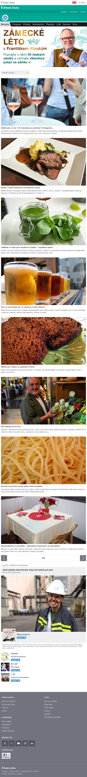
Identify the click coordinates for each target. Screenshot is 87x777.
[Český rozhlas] (8, 2)
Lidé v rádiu (48, 708)
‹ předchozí (4, 558)
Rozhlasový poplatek (52, 717)
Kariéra (47, 711)
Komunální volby (8, 704)
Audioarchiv (73, 12)
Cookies (5, 771)
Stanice (5, 708)
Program (63, 12)
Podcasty (5, 728)
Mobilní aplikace (8, 731)
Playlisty (50, 24)
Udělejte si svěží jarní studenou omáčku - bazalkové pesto (27, 247)
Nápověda (48, 704)
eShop (4, 711)
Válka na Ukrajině (8, 701)
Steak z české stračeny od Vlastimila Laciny (20, 188)
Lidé (58, 24)
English (36, 771)
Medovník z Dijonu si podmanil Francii (18, 367)
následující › (83, 558)
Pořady (26, 24)
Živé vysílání (6, 721)
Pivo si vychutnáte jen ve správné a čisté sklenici (23, 307)
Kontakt (47, 714)
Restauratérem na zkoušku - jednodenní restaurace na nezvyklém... (31, 546)
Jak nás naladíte (50, 701)
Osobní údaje (14, 771)
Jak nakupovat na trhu (11, 426)
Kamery (83, 12)
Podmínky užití (26, 771)
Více (76, 24)
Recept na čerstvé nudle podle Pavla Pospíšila (21, 486)
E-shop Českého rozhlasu (15, 565)
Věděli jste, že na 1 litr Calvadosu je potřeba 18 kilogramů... (27, 128)
